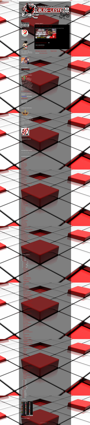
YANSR (22, 249)
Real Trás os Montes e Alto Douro (26, 229)
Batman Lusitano (24, 164)
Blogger (48, 422)
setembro (25, 265)
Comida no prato (24, 178)
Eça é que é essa (24, 188)
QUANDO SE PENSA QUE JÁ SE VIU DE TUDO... (28, 310)
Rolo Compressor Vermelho (25, 234)
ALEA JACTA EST (26, 274)
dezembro (25, 261)
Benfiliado (23, 168)
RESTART (24, 329)
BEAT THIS (25, 318)
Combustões (23, 176)
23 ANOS (24, 353)
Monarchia (23, 204)
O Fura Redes (23, 215)
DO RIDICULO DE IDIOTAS (27, 345)
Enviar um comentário (40, 46)
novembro (25, 263)
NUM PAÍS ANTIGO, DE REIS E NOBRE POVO (28, 305)
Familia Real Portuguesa (25, 189)
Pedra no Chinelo (24, 223)
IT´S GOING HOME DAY (27, 303)
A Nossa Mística (24, 160)
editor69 (28, 76)
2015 (23, 257)
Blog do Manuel (23, 170)
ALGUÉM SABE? (26, 273)
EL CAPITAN (25, 290)
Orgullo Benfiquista (24, 220)
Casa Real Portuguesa (25, 171)
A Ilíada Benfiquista (24, 159)
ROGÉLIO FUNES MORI (27, 323)
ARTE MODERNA (26, 287)
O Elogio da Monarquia (25, 214)
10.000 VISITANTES (26, 326)
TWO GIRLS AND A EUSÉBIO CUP (43, 26)
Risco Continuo (23, 233)
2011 (23, 391)
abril (24, 384)
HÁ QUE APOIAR (26, 327)
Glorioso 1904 (23, 198)
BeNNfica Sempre (24, 165)
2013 (23, 260)
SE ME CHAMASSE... (26, 319)
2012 (23, 390)
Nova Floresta (23, 210)
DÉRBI (24, 311)
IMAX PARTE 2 (25, 372)
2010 (23, 393)
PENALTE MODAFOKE (27, 277)
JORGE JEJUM (25, 365)
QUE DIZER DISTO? (26, 288)
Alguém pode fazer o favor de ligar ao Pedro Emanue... (28, 295)
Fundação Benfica (24, 194)
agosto (24, 267)
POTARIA (24, 276)
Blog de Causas (24, 169)
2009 (23, 394)
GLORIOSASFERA (24, 195)
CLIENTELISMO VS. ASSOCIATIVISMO (26, 370)
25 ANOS (24, 302)
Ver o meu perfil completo (25, 91)
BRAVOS (24, 283)
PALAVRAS (25, 362)
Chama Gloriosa (24, 175)
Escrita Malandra (24, 184)
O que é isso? (23, 218)
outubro (24, 264)
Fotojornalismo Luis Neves (25, 193)
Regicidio (22, 230)
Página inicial (54, 51)
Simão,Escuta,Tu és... (24, 235)
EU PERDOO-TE (26, 354)
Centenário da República (25, 174)
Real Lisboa (23, 228)
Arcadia (22, 161)
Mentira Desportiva (24, 203)
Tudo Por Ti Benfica (24, 243)
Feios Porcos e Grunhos (25, 190)
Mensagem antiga (65, 51)
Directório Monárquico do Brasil (26, 183)
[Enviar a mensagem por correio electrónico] (48, 42)
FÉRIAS (24, 373)
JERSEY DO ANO (26, 330)
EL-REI (24, 336)
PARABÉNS (25, 376)
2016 (23, 256)
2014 (23, 259)
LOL (23, 333)
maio (24, 383)
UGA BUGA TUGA (26, 334)
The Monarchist (23, 240)
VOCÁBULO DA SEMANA (27, 291)
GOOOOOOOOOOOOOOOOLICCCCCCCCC (28, 299)
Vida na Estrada (24, 245)
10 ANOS (24, 316)
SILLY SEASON (25, 322)
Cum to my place (24, 180)
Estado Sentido (23, 185)
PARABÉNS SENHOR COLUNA (26, 358)
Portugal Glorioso (24, 224)
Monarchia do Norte (24, 205)
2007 (23, 397)
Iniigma (22, 199)
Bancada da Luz (24, 163)
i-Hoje (22, 250)
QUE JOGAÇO (25, 268)
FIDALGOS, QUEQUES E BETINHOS (27, 313)
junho (24, 381)
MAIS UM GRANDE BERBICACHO (26, 281)
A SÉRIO (24, 351)
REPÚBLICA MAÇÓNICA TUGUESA (27, 279)
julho (24, 380)
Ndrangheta (23, 209)
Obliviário (22, 219)
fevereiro (24, 387)
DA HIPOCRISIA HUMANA (27, 339)
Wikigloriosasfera (24, 248)
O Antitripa (23, 213)
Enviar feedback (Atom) (43, 53)
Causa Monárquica (24, 173)
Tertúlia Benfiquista (24, 239)
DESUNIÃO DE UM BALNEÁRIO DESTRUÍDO (27, 297)
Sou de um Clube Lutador (25, 238)
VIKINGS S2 (25, 350)
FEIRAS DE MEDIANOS (27, 359)
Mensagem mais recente (40, 51)
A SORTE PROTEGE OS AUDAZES (27, 338)
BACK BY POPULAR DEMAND (26, 308)
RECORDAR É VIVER (26, 363)
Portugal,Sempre (24, 225)
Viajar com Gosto (24, 244)
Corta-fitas (23, 179)
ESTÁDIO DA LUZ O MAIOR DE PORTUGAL (27, 344)
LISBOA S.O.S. (23, 200)
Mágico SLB (23, 208)
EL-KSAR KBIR (25, 366)
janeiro (24, 388)
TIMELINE (24, 315)
